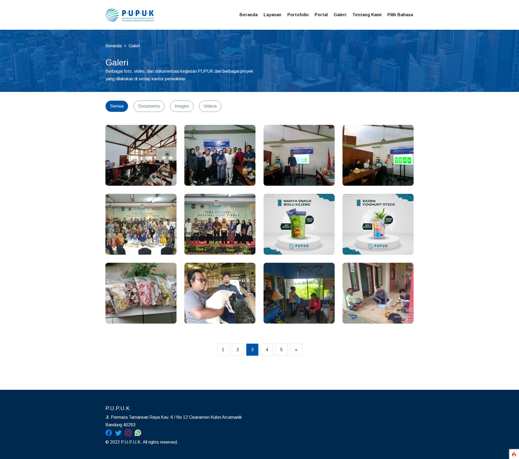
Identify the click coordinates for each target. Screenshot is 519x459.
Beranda (248, 14)
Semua (117, 106)
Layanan (272, 14)
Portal (321, 14)
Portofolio (298, 14)
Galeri (340, 14)
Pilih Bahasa (400, 14)
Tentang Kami (366, 14)
